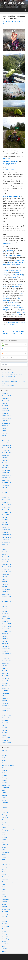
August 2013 (5, 663)
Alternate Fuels (6, 760)
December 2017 (6, 534)
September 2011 (6, 720)
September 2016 (6, 572)
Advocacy (4, 753)
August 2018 (5, 515)
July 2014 (4, 636)
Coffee (4, 800)
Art (3, 763)
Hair (3, 849)
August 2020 (5, 455)
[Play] (4, 320)
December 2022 (6, 398)
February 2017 (6, 559)
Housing (4, 862)
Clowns (4, 797)
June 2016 (5, 579)
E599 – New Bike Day (7, 385)
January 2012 (5, 710)
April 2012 (5, 703)
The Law (4, 916)
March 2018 (5, 527)
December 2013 (6, 653)
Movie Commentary (7, 882)
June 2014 (5, 638)
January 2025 (5, 393)
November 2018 (6, 507)
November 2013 (6, 656)
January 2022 (5, 413)
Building (4, 778)
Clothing (4, 795)
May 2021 (4, 433)
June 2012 (5, 698)
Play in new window (13, 322)
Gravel (4, 847)
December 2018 (6, 505)
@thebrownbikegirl (8, 243)
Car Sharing (5, 787)
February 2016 (6, 589)
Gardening (5, 844)
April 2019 (5, 495)
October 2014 (5, 629)
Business (4, 780)
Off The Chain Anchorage (10, 163)
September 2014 (6, 631)
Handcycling (5, 852)
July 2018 (4, 517)
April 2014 (5, 643)
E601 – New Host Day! (8, 379)
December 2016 (6, 564)
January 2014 (5, 651)
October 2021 (5, 420)
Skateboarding (6, 911)
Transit (4, 929)
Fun (3, 842)
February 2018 (6, 529)
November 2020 (6, 448)
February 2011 (6, 738)
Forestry (4, 837)
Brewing (4, 775)
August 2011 (5, 723)
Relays (4, 896)
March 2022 (5, 408)
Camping (4, 783)
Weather (4, 949)
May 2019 (4, 492)
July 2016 (4, 577)
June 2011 (5, 728)
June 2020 (5, 460)
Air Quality (5, 755)
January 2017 (5, 562)
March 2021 (5, 438)
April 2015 (5, 614)
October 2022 (5, 401)
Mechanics (5, 872)
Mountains (5, 879)
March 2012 (5, 705)
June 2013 (5, 668)
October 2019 (5, 480)
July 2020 (4, 458)
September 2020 (6, 453)
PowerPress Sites (17, 957)
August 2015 (5, 604)
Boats (3, 773)
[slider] (22, 319)
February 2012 (6, 708)
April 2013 (5, 673)
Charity (4, 792)
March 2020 (5, 468)
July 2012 (4, 695)
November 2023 (6, 396)
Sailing (4, 904)
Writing (4, 951)
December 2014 (6, 624)
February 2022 (6, 411)
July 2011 (4, 725)
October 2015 (5, 599)
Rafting (4, 892)
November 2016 (6, 567)
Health (4, 854)
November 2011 (6, 715)
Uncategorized (16, 21)
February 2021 (6, 440)
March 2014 (5, 646)
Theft (3, 919)
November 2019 (6, 477)
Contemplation (6, 810)
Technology (5, 914)
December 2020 (6, 445)
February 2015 (6, 619)
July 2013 (4, 666)
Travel (4, 931)
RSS (10, 324)
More (13, 324)
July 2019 (4, 487)
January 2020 (5, 472)
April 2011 (5, 733)
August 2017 (5, 544)
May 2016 (4, 581)
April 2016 (5, 584)
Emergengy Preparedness (9, 830)
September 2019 (6, 482)
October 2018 (5, 510)
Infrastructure (6, 864)
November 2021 (6, 418)
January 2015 (5, 621)
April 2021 (5, 435)
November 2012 (6, 686)
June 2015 (5, 609)
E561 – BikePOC (19, 333)
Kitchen (4, 869)
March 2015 (5, 616)
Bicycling (4, 770)
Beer (3, 768)
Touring (4, 921)
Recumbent (5, 894)
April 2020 (5, 465)
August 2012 (5, 693)
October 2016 (5, 569)
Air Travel (4, 758)
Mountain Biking (6, 877)
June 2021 (5, 430)
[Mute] (19, 320)
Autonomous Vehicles (8, 765)
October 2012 (5, 688)
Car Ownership (6, 785)
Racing (4, 889)
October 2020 (5, 450)
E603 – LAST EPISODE (8, 372)
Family (4, 832)
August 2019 (5, 485)
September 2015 (6, 601)
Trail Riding (5, 924)
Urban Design (6, 939)
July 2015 (4, 606)
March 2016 (5, 586)
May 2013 (4, 671)
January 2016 (5, 591)
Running (4, 901)
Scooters (4, 906)
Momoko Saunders (8, 165)
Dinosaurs (5, 817)
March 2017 (5, 557)
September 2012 (6, 690)
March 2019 (5, 497)
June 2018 (5, 520)
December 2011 (6, 713)
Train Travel (5, 926)
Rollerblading (5, 899)
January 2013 (5, 681)
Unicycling (5, 936)
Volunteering (5, 944)
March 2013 (5, 676)
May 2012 (4, 700)
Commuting (5, 807)
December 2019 (6, 475)
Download (22, 322)
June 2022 (5, 403)
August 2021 (5, 425)
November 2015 (6, 596)
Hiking (4, 857)
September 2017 (6, 542)
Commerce (5, 802)
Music (3, 884)
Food (3, 835)
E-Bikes (4, 827)
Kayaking (4, 867)
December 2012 (6, 683)
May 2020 (4, 463)
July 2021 (4, 428)
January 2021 (5, 443)
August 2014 (5, 634)
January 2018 (5, 532)
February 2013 (6, 678)
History (4, 859)
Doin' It (4, 822)
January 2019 (5, 502)
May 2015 (4, 611)
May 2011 (4, 730)
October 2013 (5, 658)
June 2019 (5, 490)
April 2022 (5, 406)
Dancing (4, 815)
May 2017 (4, 552)
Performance (5, 887)
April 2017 (5, 554)
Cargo (4, 790)
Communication (6, 805)
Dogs (3, 820)
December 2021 (6, 415)
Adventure (5, 750)
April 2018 (5, 525)
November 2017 (6, 537)
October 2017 (5, 539)
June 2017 (5, 549)
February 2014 (6, 648)
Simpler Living (6, 909)
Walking (4, 946)
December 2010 (6, 743)
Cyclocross (5, 812)
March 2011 (5, 735)
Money (4, 874)
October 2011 (5, 718)
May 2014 (4, 641)
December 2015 (6, 594)
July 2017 (4, 547)
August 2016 (5, 574)
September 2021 (6, 423)
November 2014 (6, 626)
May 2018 (4, 522)
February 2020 (6, 470)
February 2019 (6, 500)
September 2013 (6, 661)
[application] (14, 319)
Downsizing (5, 825)
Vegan (4, 941)
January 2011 (5, 740)
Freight (4, 840)
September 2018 (6, 512)
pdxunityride (6, 158)
